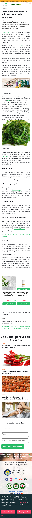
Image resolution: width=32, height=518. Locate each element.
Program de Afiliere (8, 466)
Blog (6, 8)
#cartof (21, 326)
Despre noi (5, 462)
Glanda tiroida (6, 32)
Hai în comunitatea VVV (21, 464)
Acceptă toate (8, 512)
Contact (16, 467)
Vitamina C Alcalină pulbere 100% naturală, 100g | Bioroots (23, 294)
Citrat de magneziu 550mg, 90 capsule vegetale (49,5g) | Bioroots (9, 294)
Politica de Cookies (20, 502)
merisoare (5, 156)
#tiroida (26, 328)
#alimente (14, 326)
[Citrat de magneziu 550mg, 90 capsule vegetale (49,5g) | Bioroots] (9, 283)
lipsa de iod (18, 45)
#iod (9, 328)
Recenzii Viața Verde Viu (23, 462)
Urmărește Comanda (10, 464)
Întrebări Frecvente (24, 466)
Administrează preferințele (9, 516)
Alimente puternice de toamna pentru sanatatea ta (15, 372)
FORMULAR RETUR (13, 462)
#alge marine (6, 326)
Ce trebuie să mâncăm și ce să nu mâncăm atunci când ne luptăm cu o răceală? (15, 398)
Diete (3, 343)
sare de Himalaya (19, 229)
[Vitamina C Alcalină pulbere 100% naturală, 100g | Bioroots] (23, 283)
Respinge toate (24, 512)
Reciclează (16, 466)
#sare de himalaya (17, 328)
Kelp (8, 100)
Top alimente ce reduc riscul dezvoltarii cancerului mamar (16, 347)
